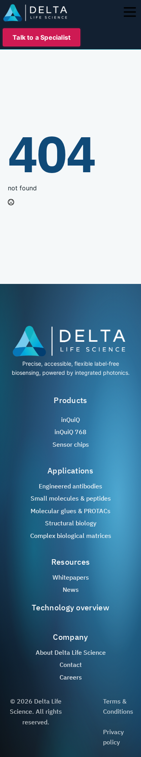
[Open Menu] (129, 12)
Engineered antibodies (70, 486)
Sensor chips (70, 444)
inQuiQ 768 (70, 432)
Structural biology (70, 523)
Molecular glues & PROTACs (70, 511)
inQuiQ (70, 420)
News (71, 589)
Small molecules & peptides (71, 498)
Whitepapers (70, 577)
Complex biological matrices (70, 536)
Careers (71, 677)
